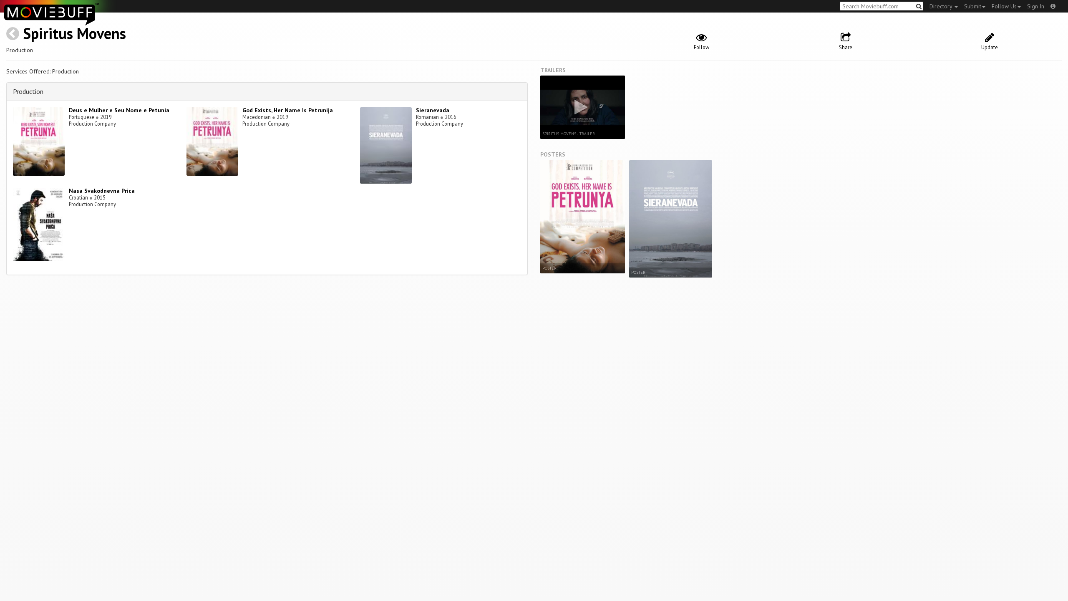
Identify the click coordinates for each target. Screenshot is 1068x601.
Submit (972, 6)
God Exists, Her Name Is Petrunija (287, 110)
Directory (941, 6)
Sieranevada (432, 110)
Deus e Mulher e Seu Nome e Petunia (119, 110)
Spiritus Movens (74, 33)
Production (28, 91)
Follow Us (1004, 6)
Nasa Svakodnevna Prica (102, 190)
